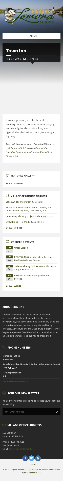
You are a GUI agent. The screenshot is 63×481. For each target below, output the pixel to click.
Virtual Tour (20, 58)
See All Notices (14, 227)
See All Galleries (15, 183)
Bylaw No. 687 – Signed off (19, 221)
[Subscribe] (57, 411)
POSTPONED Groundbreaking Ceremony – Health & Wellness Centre (35, 258)
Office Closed (21, 247)
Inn (15, 148)
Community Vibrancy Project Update (24, 216)
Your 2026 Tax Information (18, 201)
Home (9, 58)
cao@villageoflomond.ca (21, 448)
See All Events (13, 285)
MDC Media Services (32, 472)
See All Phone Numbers (15, 381)
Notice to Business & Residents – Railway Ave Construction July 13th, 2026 (29, 209)
